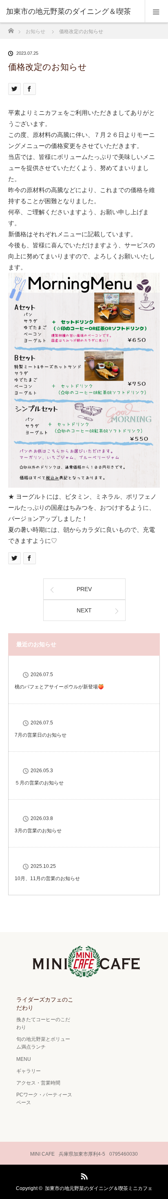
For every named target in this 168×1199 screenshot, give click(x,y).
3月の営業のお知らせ (38, 831)
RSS (83, 1175)
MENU (23, 1059)
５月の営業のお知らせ (39, 783)
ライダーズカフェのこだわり (44, 1003)
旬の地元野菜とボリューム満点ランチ (43, 1043)
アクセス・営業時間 (38, 1083)
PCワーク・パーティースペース (44, 1098)
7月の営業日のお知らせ (40, 735)
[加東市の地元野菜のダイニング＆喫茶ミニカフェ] (84, 973)
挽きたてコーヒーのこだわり (43, 1023)
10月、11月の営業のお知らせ (47, 878)
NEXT (84, 610)
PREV (84, 589)
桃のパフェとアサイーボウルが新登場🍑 (59, 687)
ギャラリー (28, 1071)
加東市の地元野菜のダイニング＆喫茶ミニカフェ (99, 1188)
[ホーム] (10, 28)
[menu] (156, 11)
